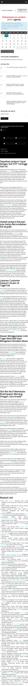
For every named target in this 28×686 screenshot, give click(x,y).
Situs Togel (10, 672)
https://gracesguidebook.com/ (13, 554)
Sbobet (20, 640)
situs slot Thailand (11, 270)
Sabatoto (3, 544)
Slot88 (9, 430)
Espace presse (4, 149)
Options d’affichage (22, 9)
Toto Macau (12, 352)
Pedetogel (10, 590)
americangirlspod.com (7, 518)
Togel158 (2, 290)
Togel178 (19, 507)
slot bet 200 (22, 401)
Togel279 (3, 601)
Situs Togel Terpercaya (14, 330)
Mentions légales (4, 151)
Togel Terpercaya (7, 462)
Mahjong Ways (8, 205)
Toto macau (17, 376)
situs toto (3, 358)
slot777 (25, 246)
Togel (20, 471)
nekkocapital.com (5, 540)
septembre (5, 51)
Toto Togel (11, 677)
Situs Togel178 (23, 487)
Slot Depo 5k (15, 233)
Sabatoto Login (24, 527)
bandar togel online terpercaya (16, 580)
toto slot (24, 443)
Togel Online (18, 682)
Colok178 (22, 612)
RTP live (9, 171)
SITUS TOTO (13, 452)
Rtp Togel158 (20, 523)
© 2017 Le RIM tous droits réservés (8, 153)
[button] (26, 2)
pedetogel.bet (4, 533)
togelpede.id (4, 565)
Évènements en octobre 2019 (14, 18)
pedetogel (19, 572)
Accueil (2, 5)
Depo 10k (2, 422)
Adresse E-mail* (5, 114)
